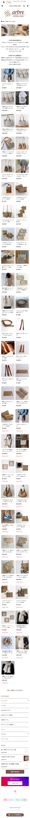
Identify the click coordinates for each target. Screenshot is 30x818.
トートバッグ (4, 700)
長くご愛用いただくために (9, 21)
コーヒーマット (5, 739)
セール (2, 729)
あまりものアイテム (6, 710)
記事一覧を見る (15, 772)
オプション (3, 734)
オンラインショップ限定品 (7, 724)
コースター (4, 705)
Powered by (13, 810)
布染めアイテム (5, 719)
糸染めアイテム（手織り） (7, 715)
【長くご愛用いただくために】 (15, 690)
